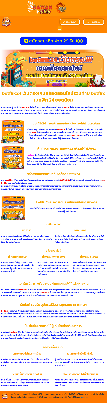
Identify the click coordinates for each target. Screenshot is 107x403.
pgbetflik (58, 362)
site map (84, 397)
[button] (60, 28)
